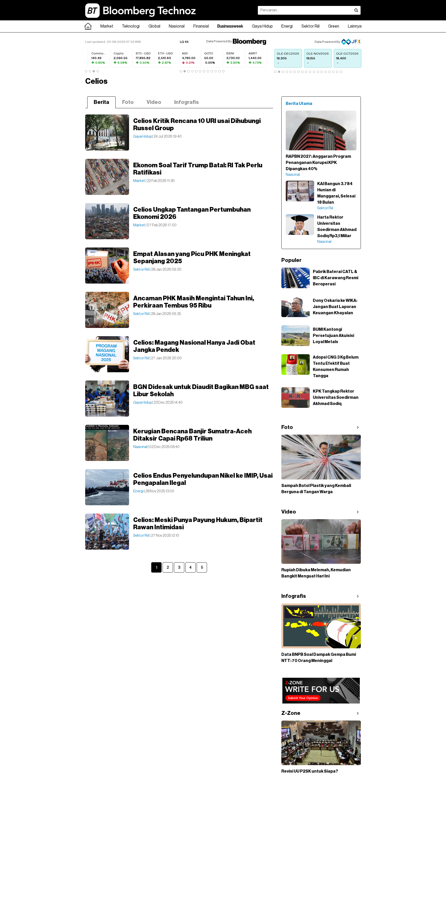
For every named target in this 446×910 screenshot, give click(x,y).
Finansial (201, 26)
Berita (101, 102)
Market (106, 26)
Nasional (177, 26)
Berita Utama (299, 104)
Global (154, 26)
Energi (287, 26)
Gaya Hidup (262, 26)
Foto (128, 102)
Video (154, 102)
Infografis (186, 102)
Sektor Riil (310, 26)
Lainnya (355, 26)
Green (333, 26)
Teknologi (131, 26)
